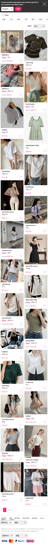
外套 (3, 19)
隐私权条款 (26, 518)
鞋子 (33, 19)
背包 (40, 19)
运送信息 (34, 518)
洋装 (18, 19)
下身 (25, 19)
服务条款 (17, 518)
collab (42, 518)
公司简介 (12, 519)
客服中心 (4, 519)
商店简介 (4, 518)
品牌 (10, 518)
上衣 (11, 19)
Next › (10, 510)
